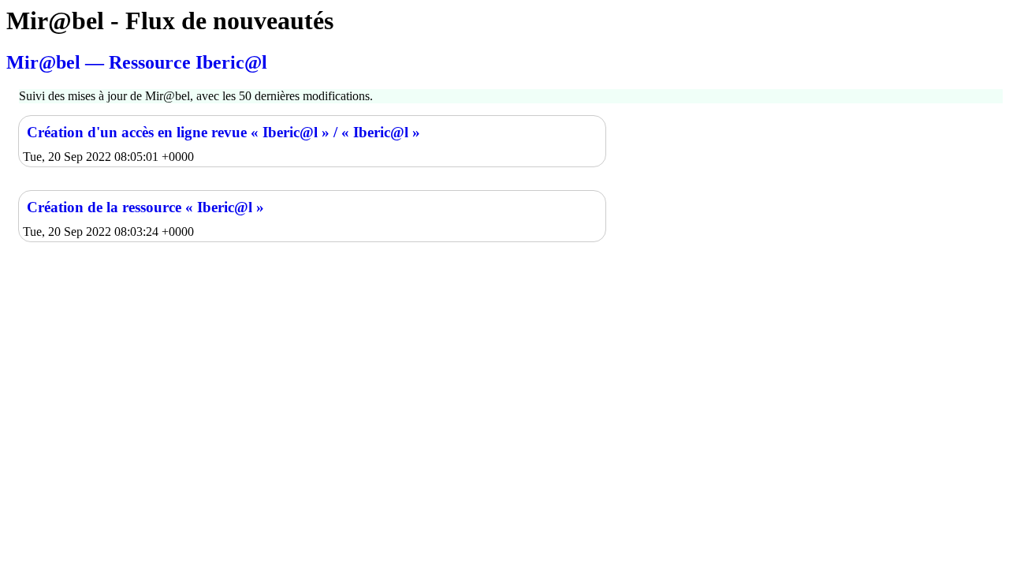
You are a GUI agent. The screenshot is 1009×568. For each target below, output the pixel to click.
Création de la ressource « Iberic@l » (145, 207)
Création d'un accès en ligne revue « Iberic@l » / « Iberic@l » (223, 132)
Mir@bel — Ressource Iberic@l (136, 62)
